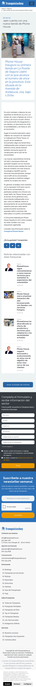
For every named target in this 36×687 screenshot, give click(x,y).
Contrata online (10, 640)
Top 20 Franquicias (11, 613)
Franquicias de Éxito (12, 610)
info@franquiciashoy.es (10, 538)
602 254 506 (6, 561)
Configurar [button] (27, 684)
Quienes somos (24, 661)
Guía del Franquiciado (13, 590)
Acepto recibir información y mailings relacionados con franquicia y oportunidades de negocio (19, 453)
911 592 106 (6, 540)
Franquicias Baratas (12, 617)
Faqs (6, 593)
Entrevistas (9, 583)
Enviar (18, 466)
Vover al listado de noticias (18, 385)
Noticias (8, 576)
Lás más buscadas (11, 620)
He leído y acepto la (18, 459)
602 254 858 (6, 551)
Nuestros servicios (11, 633)
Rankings (8, 570)
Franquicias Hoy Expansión (14, 636)
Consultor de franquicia (10, 661)
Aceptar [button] (7, 684)
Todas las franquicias (12, 603)
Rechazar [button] (17, 684)
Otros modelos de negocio (22, 668)
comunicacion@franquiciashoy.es (14, 558)
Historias (8, 587)
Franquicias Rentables (13, 606)
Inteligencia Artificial (12, 623)
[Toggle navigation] (31, 4)
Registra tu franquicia (17, 666)
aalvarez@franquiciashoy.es (12, 549)
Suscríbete (18, 515)
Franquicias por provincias (14, 573)
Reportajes (9, 580)
